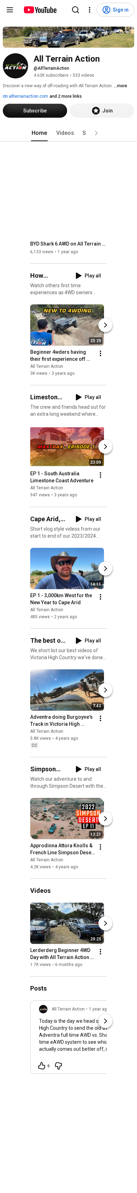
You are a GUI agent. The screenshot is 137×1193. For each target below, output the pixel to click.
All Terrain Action (46, 366)
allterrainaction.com (28, 96)
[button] (96, 133)
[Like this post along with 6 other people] (41, 1065)
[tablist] (68, 133)
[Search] (75, 10)
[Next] (105, 325)
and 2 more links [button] (66, 96)
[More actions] (100, 353)
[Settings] (89, 10)
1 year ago (99, 1009)
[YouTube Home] (39, 10)
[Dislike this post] (58, 1065)
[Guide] (10, 10)
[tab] (39, 133)
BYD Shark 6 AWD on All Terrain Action (68, 244)
